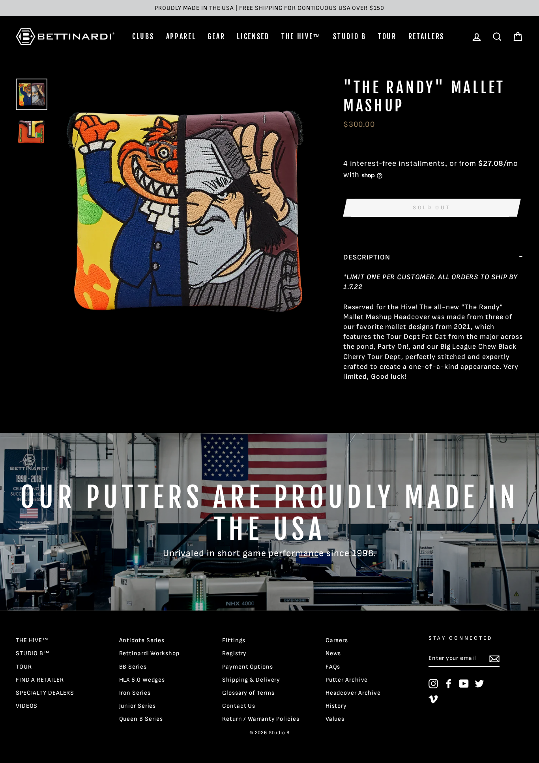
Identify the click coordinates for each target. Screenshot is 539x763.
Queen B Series (141, 719)
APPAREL (181, 36)
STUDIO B (349, 36)
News (333, 653)
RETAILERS (426, 36)
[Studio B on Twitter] (479, 683)
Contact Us (238, 706)
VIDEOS (26, 706)
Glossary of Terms (248, 693)
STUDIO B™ (33, 653)
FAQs (333, 667)
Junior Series (137, 706)
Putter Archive (347, 680)
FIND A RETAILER (40, 680)
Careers (337, 640)
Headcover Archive (353, 693)
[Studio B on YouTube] (464, 683)
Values (335, 719)
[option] (269, 8)
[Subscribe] (494, 659)
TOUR (387, 36)
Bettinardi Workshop (149, 653)
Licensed (253, 36)
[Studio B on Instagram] (433, 683)
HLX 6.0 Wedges (142, 680)
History (336, 706)
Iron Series (135, 693)
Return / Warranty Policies (260, 719)
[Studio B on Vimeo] (433, 699)
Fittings (233, 640)
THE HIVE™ (301, 36)
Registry (234, 653)
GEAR (216, 36)
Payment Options (247, 667)
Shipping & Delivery (251, 680)
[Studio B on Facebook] (448, 683)
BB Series (133, 667)
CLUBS (143, 36)
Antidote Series (142, 640)
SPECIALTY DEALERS (45, 693)
